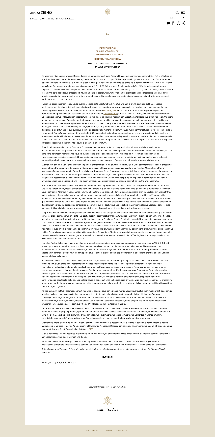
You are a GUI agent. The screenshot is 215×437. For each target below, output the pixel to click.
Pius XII (34, 18)
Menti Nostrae (110, 113)
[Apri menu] (182, 12)
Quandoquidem (110, 110)
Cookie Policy (108, 430)
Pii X (91, 329)
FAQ (87, 430)
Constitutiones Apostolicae (57, 18)
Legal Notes (95, 430)
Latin (175, 18)
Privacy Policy (121, 430)
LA (107, 34)
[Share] (184, 23)
